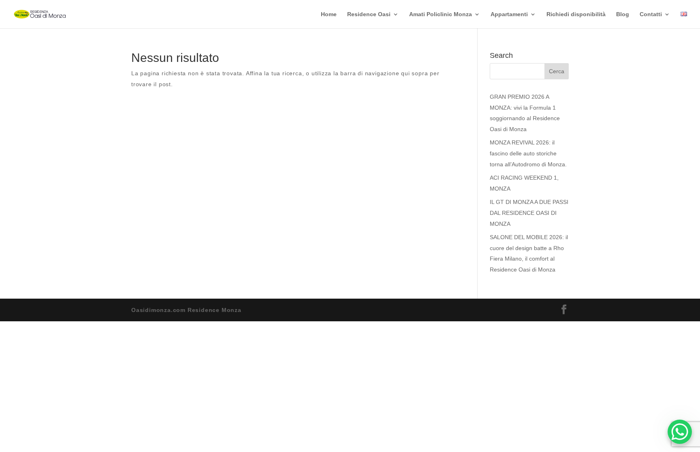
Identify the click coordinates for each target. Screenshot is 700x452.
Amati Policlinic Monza (440, 14)
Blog (622, 14)
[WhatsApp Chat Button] (680, 432)
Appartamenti (509, 14)
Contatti (651, 14)
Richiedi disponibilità (576, 14)
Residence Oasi (369, 14)
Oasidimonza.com (158, 310)
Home (329, 14)
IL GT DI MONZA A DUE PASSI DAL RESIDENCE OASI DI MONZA (529, 213)
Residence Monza (214, 310)
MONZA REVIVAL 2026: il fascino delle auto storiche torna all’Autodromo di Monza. (528, 153)
